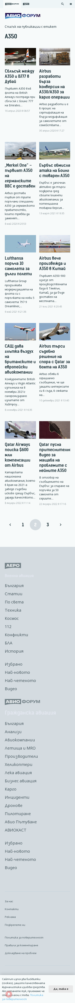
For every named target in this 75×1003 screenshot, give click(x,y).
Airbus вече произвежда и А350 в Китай (52, 263)
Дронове (13, 805)
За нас (9, 901)
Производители (21, 756)
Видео (11, 688)
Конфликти (16, 634)
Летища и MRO (20, 748)
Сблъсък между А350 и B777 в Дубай (19, 76)
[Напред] (60, 524)
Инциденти (17, 797)
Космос (12, 618)
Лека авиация (18, 772)
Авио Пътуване (21, 822)
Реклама (10, 917)
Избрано (13, 664)
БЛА (8, 643)
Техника (13, 610)
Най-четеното (20, 680)
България (14, 585)
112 (8, 626)
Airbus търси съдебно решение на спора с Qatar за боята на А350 (54, 356)
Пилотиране (18, 813)
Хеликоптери (18, 764)
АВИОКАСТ (15, 830)
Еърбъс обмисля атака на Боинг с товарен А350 (54, 170)
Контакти (12, 909)
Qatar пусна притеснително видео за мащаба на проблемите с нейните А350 (55, 457)
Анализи (13, 731)
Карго (10, 789)
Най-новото (17, 672)
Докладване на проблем (20, 953)
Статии (13, 593)
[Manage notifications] (9, 994)
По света (14, 602)
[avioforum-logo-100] (22, 16)
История (14, 651)
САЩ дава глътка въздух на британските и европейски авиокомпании (20, 359)
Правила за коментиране (21, 945)
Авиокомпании (20, 740)
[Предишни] (10, 524)
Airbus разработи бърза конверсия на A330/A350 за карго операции (54, 84)
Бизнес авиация (20, 781)
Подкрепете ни (15, 925)
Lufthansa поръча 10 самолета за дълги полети (18, 266)
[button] (63, 4)
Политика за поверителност (24, 937)
